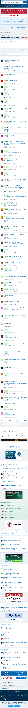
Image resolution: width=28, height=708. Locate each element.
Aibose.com (12, 367)
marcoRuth (6, 278)
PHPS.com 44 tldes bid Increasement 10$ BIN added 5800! (13, 243)
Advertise (8, 694)
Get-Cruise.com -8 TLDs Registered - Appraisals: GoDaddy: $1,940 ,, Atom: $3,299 (15, 218)
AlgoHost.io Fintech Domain (16, 173)
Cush (5, 75)
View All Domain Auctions (10, 41)
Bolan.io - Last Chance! (15, 301)
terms (17, 703)
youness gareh (7, 310)
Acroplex (9, 668)
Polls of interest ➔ (5, 538)
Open (12, 27)
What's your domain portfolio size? (11, 544)
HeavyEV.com (12, 407)
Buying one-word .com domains (10, 634)
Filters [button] (25, 54)
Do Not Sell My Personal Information (8, 695)
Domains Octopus (7, 161)
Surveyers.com (13, 80)
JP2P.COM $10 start (14, 250)
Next (26, 56)
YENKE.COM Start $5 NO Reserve (17, 256)
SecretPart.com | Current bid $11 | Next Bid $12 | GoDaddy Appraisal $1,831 (15, 195)
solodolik (5, 251)
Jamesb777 (6, 154)
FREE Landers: (6, 27)
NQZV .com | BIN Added (15, 115)
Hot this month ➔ (5, 624)
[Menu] (1, 6)
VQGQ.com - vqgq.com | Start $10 (18, 109)
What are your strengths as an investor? (12, 540)
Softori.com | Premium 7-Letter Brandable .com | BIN (14, 336)
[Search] (26, 6)
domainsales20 (7, 368)
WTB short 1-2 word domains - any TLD (12, 631)
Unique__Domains (10, 471)
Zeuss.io (11, 295)
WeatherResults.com (14, 74)
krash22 (5, 212)
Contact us (3, 694)
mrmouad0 (6, 401)
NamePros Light (8, 691)
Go (25, 2)
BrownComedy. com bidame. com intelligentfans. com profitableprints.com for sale (15, 398)
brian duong (6, 116)
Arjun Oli (5, 190)
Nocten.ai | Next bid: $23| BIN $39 (18, 179)
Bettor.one (11, 330)
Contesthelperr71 (11, 475)
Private (23, 27)
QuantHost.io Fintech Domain (16, 167)
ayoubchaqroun (7, 180)
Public (18, 27)
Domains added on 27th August (10, 464)
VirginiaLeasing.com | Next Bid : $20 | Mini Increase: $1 (14, 159)
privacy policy (13, 703)
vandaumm (6, 318)
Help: (15, 27)
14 (17, 56)
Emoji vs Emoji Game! (8, 481)
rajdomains (6, 271)
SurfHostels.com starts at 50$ (16, 391)
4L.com (5, 146)
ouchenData (6, 376)
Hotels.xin (11, 135)
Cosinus (5, 257)
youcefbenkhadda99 (8, 416)
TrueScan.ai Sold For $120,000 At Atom (12, 573)
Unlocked (3, 54)
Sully (9, 610)
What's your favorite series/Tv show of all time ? (14, 477)
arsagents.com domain (15, 87)
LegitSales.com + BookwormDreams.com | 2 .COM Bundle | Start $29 (15, 383)
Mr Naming (6, 69)
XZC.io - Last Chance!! (14, 283)
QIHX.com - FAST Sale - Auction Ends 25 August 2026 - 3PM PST (14, 269)
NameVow (6, 130)
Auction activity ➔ (5, 502)
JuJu (5, 408)
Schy (5, 88)
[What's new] (22, 6)
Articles (16, 447)
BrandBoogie (6, 122)
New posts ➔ (4, 462)
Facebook (11, 446)
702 (5, 263)
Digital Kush (6, 61)
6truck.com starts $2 (14, 60)
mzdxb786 (6, 339)
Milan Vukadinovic (7, 136)
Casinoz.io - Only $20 (14, 262)
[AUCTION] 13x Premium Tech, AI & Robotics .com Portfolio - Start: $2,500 (15, 151)
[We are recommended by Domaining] (3, 699)
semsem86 (6, 168)
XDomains (6, 245)
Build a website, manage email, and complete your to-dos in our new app (14, 21)
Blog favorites (4, 649)
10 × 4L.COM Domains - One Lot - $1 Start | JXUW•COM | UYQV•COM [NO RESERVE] (15, 143)
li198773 (5, 229)
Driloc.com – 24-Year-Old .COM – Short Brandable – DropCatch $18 (15, 308)
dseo (9, 479)
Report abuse (14, 694)
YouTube (12, 447)
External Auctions (8, 46)
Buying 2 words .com (8, 627)
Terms (18, 695)
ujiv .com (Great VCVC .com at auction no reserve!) (14, 67)
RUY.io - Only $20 (13, 289)
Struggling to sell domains (9, 638)
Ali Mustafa (6, 96)
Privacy (21, 695)
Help (25, 695)
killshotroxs (6, 237)
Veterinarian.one (13, 323)
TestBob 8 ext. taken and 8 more (17, 276)
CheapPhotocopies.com (15, 203)
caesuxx (5, 362)
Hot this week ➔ (5, 565)
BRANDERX (9, 488)
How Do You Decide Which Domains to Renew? (14, 473)
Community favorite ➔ (7, 604)
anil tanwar (6, 324)
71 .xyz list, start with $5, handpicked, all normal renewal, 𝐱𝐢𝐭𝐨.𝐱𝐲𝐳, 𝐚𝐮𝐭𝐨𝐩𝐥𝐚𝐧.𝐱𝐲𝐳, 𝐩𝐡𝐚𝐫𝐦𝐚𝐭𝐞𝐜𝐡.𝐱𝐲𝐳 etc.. (14, 187)
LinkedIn (17, 446)
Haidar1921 (6, 346)
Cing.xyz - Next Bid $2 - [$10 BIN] (17, 121)
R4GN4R (5, 392)
